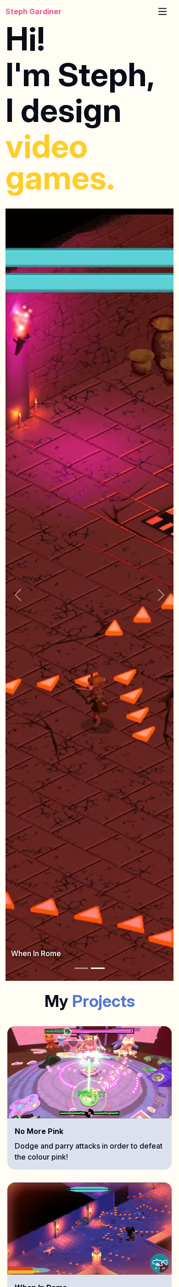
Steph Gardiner (34, 11)
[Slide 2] (98, 968)
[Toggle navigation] (162, 11)
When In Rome (36, 953)
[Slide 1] (81, 968)
